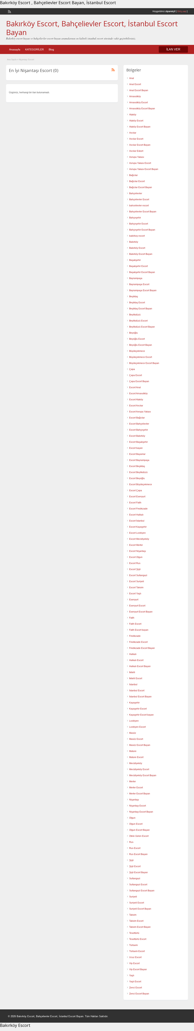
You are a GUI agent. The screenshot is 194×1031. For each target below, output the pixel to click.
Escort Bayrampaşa (139, 460)
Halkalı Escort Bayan (140, 666)
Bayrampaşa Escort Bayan (142, 290)
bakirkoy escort (137, 236)
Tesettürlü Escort (137, 939)
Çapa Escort (135, 375)
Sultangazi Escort (138, 884)
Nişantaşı (134, 799)
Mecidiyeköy (135, 763)
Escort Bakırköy (137, 436)
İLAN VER (173, 49)
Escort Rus (134, 563)
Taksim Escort (136, 921)
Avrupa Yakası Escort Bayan (143, 169)
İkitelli (132, 672)
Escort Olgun (135, 557)
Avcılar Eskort (136, 151)
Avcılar (132, 132)
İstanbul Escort (136, 690)
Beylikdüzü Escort (138, 320)
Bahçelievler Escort (139, 199)
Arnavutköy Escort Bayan (142, 108)
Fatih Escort (135, 624)
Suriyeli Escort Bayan (140, 908)
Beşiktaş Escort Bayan (140, 308)
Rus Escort (134, 848)
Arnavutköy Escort (138, 102)
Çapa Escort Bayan (139, 381)
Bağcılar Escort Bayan (140, 187)
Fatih (131, 617)
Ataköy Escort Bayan (139, 126)
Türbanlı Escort (137, 951)
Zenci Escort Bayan (139, 993)
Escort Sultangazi (138, 575)
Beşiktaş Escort (137, 302)
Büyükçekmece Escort (140, 357)
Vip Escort (134, 963)
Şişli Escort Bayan (138, 872)
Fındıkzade (135, 636)
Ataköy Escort (136, 120)
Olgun (132, 818)
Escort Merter (136, 545)
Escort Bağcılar (137, 417)
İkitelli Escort (135, 678)
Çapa (132, 369)
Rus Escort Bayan (138, 854)
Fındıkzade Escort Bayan (142, 648)
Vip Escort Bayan (138, 969)
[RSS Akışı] (9, 11)
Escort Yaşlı (135, 593)
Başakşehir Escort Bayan (142, 272)
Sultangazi (134, 878)
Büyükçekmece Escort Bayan (144, 363)
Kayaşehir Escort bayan (141, 714)
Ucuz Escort (135, 957)
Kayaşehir (134, 702)
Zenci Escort (135, 987)
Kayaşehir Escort (138, 708)
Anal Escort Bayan (138, 90)
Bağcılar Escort (137, 181)
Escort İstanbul (136, 520)
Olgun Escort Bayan (139, 830)
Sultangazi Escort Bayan (141, 890)
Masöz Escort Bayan (139, 745)
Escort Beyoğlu (137, 478)
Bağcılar (133, 175)
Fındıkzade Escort (138, 642)
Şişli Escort (135, 866)
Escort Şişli (135, 569)
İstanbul (133, 684)
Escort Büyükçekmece (140, 484)
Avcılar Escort (136, 139)
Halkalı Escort (136, 660)
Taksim (132, 915)
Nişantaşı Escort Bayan (141, 811)
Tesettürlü (134, 933)
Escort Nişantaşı (137, 551)
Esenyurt (133, 599)
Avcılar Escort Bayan (139, 145)
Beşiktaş (133, 296)
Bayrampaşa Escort (139, 284)
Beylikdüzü (135, 314)
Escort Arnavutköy (138, 393)
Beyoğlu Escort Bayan (140, 345)
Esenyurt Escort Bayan (141, 611)
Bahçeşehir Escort (138, 223)
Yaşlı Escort (135, 981)
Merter (132, 781)
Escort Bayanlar (137, 454)
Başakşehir (135, 260)
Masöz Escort (136, 739)
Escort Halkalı (136, 514)
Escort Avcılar (136, 405)
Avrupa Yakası (136, 157)
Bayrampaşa (135, 278)
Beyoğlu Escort (137, 339)
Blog (51, 49)
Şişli (131, 860)
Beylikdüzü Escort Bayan (142, 326)
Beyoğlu (133, 333)
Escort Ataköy (136, 399)
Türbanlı (133, 945)
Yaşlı (131, 975)
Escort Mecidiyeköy (139, 539)
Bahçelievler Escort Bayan (142, 211)
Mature (132, 751)
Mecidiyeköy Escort (139, 769)
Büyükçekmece (137, 351)
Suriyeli (133, 896)
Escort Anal (135, 387)
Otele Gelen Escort (139, 836)
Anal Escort (135, 84)
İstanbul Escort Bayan (140, 696)
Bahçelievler (135, 193)
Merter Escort (136, 787)
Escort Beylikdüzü (138, 472)
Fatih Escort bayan (138, 630)
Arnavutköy (135, 96)
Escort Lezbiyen (137, 533)
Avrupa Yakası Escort (140, 163)
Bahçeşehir (135, 217)
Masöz (132, 733)
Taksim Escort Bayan (140, 927)
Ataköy (132, 114)
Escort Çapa (135, 490)
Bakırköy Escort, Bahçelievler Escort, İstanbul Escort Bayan (92, 28)
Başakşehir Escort (138, 266)
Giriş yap (181, 11)
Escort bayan (136, 448)
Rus (131, 842)
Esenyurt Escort (137, 605)
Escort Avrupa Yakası (140, 411)
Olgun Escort (135, 824)
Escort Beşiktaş (137, 466)
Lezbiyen (134, 721)
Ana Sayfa (11, 59)
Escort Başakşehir (138, 442)
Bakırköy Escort (137, 248)
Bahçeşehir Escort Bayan (142, 229)
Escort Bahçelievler (139, 423)
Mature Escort (136, 757)
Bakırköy (133, 242)
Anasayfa (14, 49)
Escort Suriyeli (136, 581)
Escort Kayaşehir (138, 527)
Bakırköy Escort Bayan (140, 254)
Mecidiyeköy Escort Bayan (142, 775)
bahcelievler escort (139, 205)
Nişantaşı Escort (137, 805)
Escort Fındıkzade (138, 508)
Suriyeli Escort (136, 902)
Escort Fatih (135, 502)
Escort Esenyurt (137, 496)
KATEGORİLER (34, 49)
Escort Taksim (136, 587)
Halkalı (132, 654)
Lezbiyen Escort (137, 727)
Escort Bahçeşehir (138, 430)
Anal (131, 78)
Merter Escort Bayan (139, 793)
